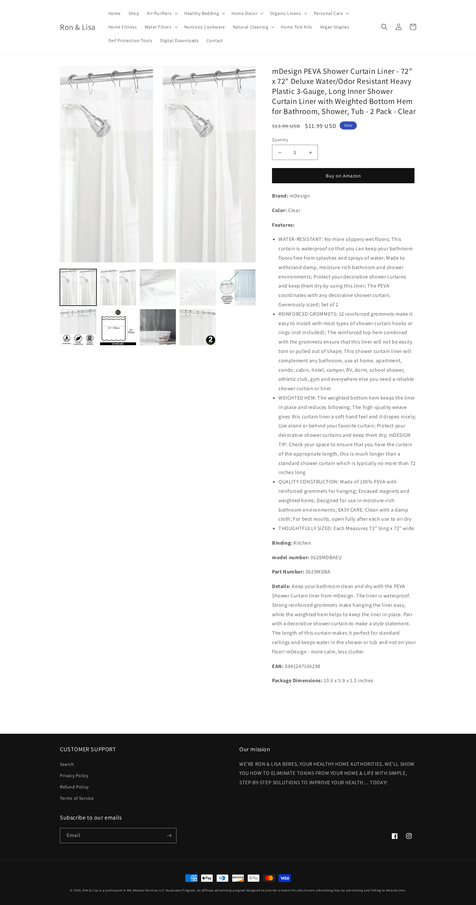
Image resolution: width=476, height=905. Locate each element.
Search (67, 764)
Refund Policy (74, 787)
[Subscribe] (169, 835)
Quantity (280, 139)
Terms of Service (77, 798)
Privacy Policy (74, 775)
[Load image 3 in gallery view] (158, 287)
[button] (161, 13)
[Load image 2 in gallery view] (118, 287)
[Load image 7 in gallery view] (118, 327)
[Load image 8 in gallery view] (158, 327)
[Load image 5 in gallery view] (237, 287)
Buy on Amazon (343, 176)
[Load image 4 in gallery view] (197, 287)
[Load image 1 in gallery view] (78, 287)
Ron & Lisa (90, 890)
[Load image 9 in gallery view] (197, 327)
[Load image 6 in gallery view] (78, 327)
